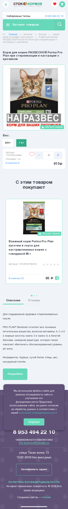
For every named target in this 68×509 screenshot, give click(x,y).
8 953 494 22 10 (54, 16)
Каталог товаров (22, 25)
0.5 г (8, 143)
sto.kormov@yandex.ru (34, 443)
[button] (31, 295)
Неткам (46, 497)
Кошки (42, 34)
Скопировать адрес (34, 469)
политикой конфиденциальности (38, 412)
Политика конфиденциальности (34, 482)
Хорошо (34, 421)
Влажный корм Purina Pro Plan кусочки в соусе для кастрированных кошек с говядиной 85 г (31, 247)
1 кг (21, 143)
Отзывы (34, 300)
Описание (13, 300)
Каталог (28, 34)
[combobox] (34, 15)
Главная (13, 34)
